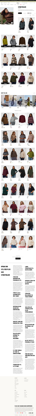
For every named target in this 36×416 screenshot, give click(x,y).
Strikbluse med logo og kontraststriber (29, 84)
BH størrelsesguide (17, 396)
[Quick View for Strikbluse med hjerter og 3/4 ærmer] (8, 66)
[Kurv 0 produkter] (34, 3)
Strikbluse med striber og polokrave (4, 85)
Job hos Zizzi (25, 394)
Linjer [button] (15, 4)
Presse (25, 393)
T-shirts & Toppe (16, 379)
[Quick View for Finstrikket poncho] (8, 248)
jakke (30, 320)
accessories (14, 329)
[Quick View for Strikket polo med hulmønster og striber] (25, 248)
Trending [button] (8, 4)
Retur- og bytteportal (17, 394)
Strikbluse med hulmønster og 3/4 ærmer (30, 248)
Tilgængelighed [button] (16, 400)
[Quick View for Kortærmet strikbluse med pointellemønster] (8, 213)
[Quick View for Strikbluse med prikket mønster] (8, 143)
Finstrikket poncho (3, 248)
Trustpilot (25, 395)
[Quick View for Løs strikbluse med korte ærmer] (25, 213)
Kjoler (15, 385)
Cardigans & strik (16, 384)
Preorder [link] (18, 4)
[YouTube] (32, 412)
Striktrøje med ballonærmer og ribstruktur (13, 84)
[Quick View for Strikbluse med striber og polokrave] (8, 85)
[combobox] (25, 3)
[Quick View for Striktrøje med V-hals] (25, 67)
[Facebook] (30, 412)
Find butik (16, 395)
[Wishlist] (25, 18)
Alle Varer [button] (2, 4)
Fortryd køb (16, 401)
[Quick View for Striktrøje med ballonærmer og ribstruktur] (25, 84)
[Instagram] (29, 412)
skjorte (21, 371)
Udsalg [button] (20, 4)
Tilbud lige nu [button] (11, 4)
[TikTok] (31, 412)
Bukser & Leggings (17, 383)
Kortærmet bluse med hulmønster (12, 248)
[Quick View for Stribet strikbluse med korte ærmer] (25, 143)
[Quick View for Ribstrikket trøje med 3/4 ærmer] (8, 178)
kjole (16, 317)
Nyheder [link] (5, 4)
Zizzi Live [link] (24, 4)
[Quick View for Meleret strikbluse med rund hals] (25, 30)
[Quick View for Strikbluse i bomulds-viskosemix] (25, 178)
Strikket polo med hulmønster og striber (21, 248)
